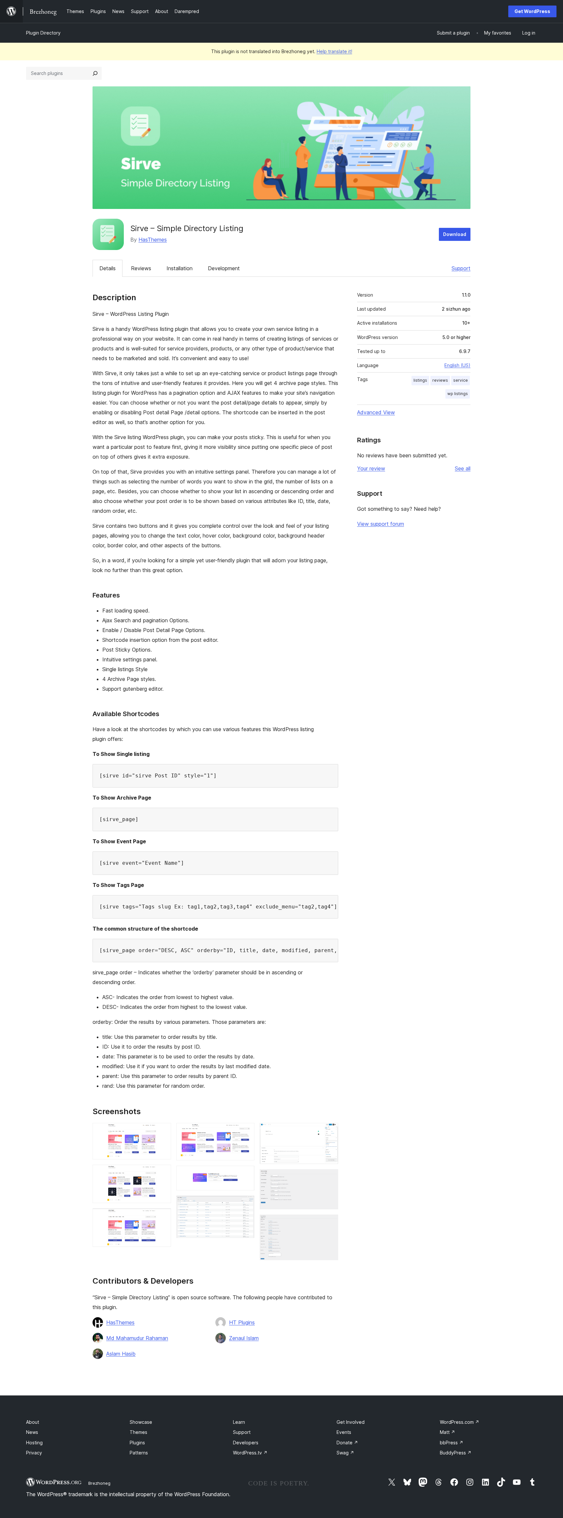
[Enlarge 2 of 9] (162, 1173)
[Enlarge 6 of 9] (245, 1204)
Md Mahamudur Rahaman (137, 1338)
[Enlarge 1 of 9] (162, 1131)
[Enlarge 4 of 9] (245, 1131)
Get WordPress (532, 11)
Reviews (141, 268)
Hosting (34, 1442)
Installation (179, 268)
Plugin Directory (43, 33)
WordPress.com (459, 1422)
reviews (440, 380)
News (32, 1432)
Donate (347, 1442)
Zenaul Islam (244, 1338)
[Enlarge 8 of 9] (329, 1178)
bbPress (451, 1442)
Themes (138, 1432)
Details (107, 268)
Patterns (139, 1452)
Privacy (34, 1452)
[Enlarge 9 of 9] (329, 1223)
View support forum (380, 524)
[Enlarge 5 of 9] (245, 1174)
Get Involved (351, 1422)
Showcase (141, 1422)
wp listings (457, 393)
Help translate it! (334, 51)
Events (344, 1432)
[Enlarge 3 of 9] (162, 1217)
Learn (239, 1422)
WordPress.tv (250, 1452)
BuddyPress (455, 1452)
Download (454, 234)
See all (462, 468)
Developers (245, 1442)
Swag (345, 1452)
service (460, 380)
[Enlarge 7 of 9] (329, 1131)
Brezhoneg (99, 1483)
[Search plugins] (95, 73)
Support (461, 268)
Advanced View (376, 412)
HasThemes (152, 239)
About (32, 1422)
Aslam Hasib (121, 1353)
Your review (371, 468)
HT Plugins (242, 1322)
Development (224, 268)
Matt (447, 1432)
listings (420, 380)
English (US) (457, 365)
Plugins (137, 1442)
